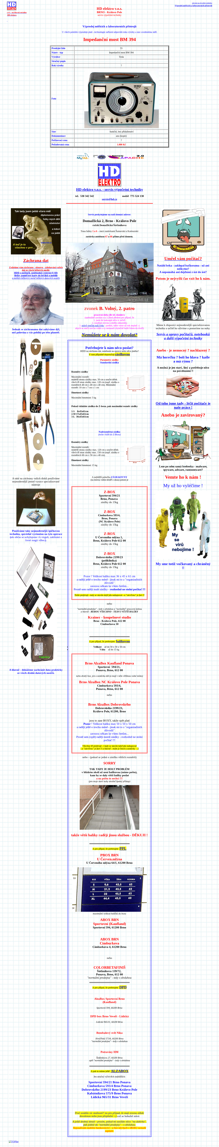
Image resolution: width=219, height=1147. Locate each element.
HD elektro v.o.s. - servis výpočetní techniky (109, 189)
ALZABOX (119, 1071)
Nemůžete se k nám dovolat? (109, 334)
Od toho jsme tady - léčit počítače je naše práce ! (183, 405)
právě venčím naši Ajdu (93, 325)
